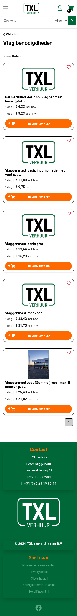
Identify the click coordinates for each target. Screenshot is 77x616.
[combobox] (27, 20)
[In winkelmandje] (38, 123)
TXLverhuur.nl (38, 578)
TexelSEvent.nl (38, 591)
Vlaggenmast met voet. (24, 313)
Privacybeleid (38, 572)
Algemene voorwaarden (38, 565)
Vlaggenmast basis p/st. (24, 244)
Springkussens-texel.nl (39, 585)
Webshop (12, 34)
